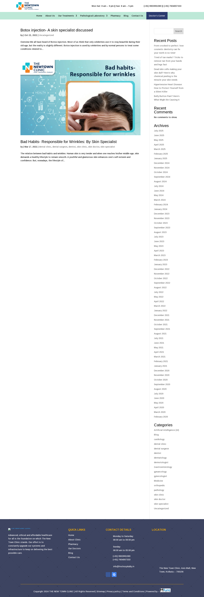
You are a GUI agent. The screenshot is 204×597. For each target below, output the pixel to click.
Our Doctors (74, 548)
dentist (72, 147)
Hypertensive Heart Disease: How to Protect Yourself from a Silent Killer (168, 88)
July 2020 (158, 393)
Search (178, 31)
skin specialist (108, 147)
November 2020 (161, 375)
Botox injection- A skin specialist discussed (56, 30)
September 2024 (162, 177)
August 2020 (160, 389)
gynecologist (160, 476)
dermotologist (161, 462)
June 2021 (159, 343)
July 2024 (158, 186)
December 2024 (161, 163)
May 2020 (158, 403)
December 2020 (161, 370)
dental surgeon (59, 147)
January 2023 (160, 264)
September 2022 (162, 283)
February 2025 (161, 154)
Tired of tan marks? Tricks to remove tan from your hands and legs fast (168, 61)
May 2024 (158, 195)
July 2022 (158, 292)
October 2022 (161, 278)
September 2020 (162, 384)
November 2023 (161, 218)
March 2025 (159, 149)
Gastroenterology (163, 467)
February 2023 (161, 260)
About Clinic (74, 539)
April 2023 (159, 250)
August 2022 (160, 287)
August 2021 (160, 333)
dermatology (160, 458)
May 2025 (158, 140)
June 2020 (159, 398)
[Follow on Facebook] (108, 574)
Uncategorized (46, 35)
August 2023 (160, 232)
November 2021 (161, 320)
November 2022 (161, 274)
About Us (50, 16)
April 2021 (159, 352)
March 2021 (159, 356)
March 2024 (159, 200)
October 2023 (161, 223)
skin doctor (93, 147)
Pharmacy (115, 16)
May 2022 (158, 297)
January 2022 (160, 310)
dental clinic (45, 147)
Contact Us (137, 16)
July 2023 (158, 237)
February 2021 (161, 361)
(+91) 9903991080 (121, 556)
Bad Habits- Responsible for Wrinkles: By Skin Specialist (68, 141)
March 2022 (159, 306)
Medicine (158, 481)
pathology (159, 490)
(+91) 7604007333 (121, 559)
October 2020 (161, 380)
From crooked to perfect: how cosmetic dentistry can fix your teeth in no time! (169, 49)
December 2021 (161, 315)
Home (39, 16)
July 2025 (158, 131)
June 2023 (159, 241)
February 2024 (161, 204)
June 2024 (159, 191)
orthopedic (159, 485)
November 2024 (161, 168)
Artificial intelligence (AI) (166, 430)
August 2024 (160, 181)
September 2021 (162, 329)
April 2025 (159, 144)
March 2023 (159, 255)
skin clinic (82, 147)
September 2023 (162, 227)
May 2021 (158, 347)
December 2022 (161, 269)
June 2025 (159, 135)
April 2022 (159, 301)
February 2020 (161, 417)
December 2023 (161, 213)
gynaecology (160, 471)
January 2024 (160, 209)
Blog (126, 16)
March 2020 (159, 412)
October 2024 (161, 172)
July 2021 (158, 338)
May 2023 (158, 246)
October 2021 (161, 324)
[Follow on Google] (114, 574)
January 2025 (160, 158)
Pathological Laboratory (92, 16)
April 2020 (159, 407)
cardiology (159, 439)
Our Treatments (66, 16)
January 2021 (160, 366)
